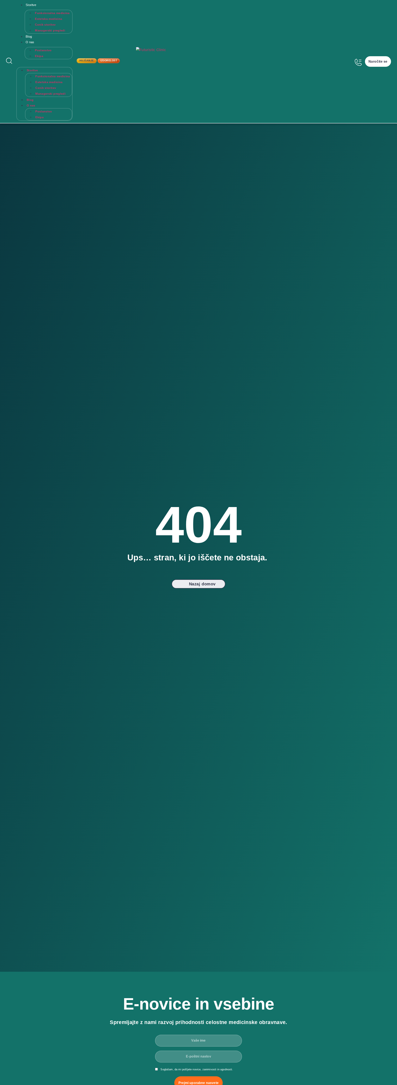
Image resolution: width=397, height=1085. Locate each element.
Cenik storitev (45, 24)
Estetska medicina (48, 18)
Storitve (31, 5)
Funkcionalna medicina (52, 13)
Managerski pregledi (50, 30)
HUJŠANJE (86, 60)
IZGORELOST (108, 60)
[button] (44, 62)
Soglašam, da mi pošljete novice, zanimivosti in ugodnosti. (196, 1069)
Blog (29, 36)
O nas (30, 42)
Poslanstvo (43, 50)
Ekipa (39, 56)
